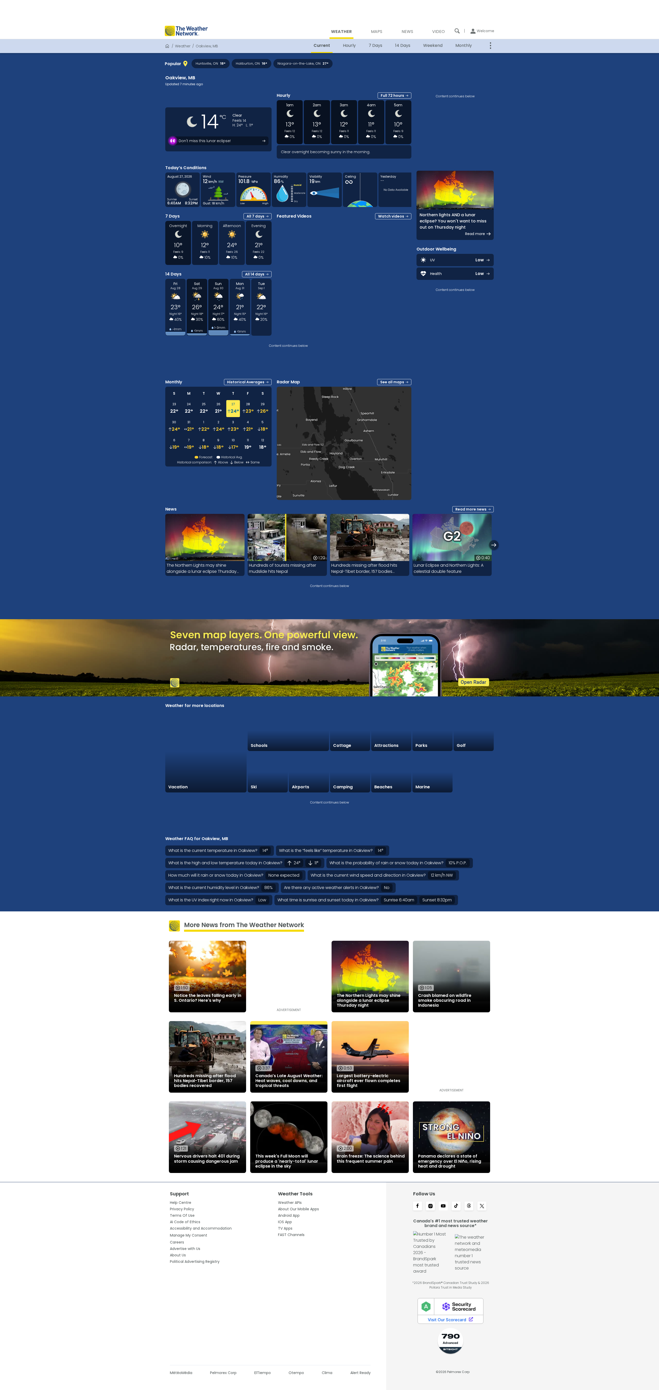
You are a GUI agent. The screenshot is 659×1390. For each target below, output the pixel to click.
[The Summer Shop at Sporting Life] (474, 772)
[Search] (457, 30)
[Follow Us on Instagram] (430, 1206)
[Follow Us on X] (481, 1206)
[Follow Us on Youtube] (443, 1206)
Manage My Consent (188, 1235)
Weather (182, 46)
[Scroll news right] (494, 545)
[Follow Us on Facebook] (417, 1206)
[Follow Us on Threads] (469, 1206)
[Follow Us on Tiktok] (456, 1206)
